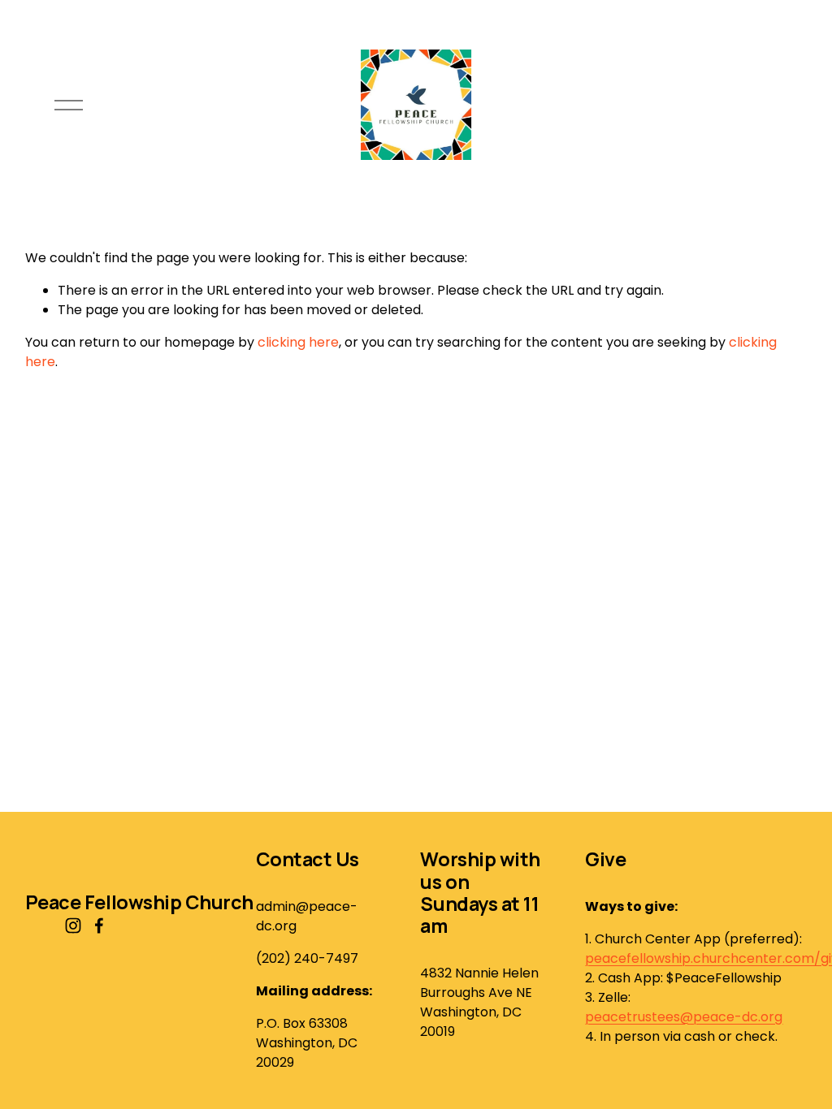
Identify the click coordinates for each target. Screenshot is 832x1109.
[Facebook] (99, 925)
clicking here (298, 342)
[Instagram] (73, 925)
